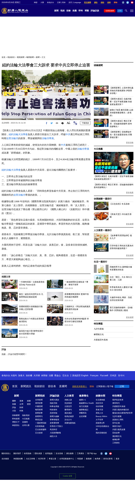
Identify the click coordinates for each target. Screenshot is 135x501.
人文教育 (69, 395)
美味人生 (99, 413)
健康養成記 (83, 410)
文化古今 (68, 420)
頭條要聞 (16, 415)
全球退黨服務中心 (66, 459)
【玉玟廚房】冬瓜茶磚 (119, 204)
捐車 (109, 2)
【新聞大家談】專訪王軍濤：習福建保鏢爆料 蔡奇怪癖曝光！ (121, 124)
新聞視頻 (40, 395)
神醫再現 (82, 413)
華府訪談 (39, 420)
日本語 (113, 375)
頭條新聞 (98, 65)
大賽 (42, 2)
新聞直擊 (39, 413)
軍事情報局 (54, 420)
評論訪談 (95, 10)
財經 (21, 407)
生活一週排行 (100, 261)
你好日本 (99, 403)
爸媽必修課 (69, 416)
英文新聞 (87, 2)
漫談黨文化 (117, 436)
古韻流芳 (68, 406)
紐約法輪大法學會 (18, 134)
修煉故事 (116, 439)
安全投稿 (59, 453)
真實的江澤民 (117, 420)
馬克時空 (53, 429)
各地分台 (50, 2)
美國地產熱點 (70, 423)
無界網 (97, 459)
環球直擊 (39, 403)
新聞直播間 (110, 11)
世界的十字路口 (56, 426)
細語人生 (53, 436)
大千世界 (99, 420)
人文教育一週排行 (103, 230)
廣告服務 (70, 453)
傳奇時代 (116, 403)
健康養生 (84, 395)
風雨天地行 (117, 426)
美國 (14, 404)
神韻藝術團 (18, 459)
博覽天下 (16, 422)
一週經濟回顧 (40, 423)
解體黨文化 (99, 334)
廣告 (96, 2)
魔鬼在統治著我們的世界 (122, 413)
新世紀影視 (108, 459)
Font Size (68, 123)
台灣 (21, 404)
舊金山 (57, 375)
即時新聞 (16, 419)
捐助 (102, 2)
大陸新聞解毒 (55, 433)
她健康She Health (86, 403)
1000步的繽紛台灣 (102, 428)
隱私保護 (38, 453)
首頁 (3, 57)
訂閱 (122, 386)
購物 (115, 2)
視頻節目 (11, 57)
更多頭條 (129, 142)
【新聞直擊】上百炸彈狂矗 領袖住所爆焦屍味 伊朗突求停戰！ (121, 90)
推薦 (75, 10)
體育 (29, 404)
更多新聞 (129, 224)
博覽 (87, 10)
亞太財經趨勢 (40, 429)
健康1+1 (82, 400)
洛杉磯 (29, 375)
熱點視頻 (26, 415)
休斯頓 (44, 375)
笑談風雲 (68, 403)
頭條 (68, 10)
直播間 (63, 386)
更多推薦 (129, 192)
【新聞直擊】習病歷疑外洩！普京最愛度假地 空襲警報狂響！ (121, 134)
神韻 (35, 2)
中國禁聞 (39, 406)
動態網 (88, 459)
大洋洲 (36, 375)
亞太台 (65, 375)
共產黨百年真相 (101, 340)
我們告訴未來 (117, 400)
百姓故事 (116, 433)
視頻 (62, 10)
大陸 (14, 411)
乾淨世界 (42, 459)
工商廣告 (116, 443)
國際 (14, 401)
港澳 (21, 401)
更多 (117, 459)
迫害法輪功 (12, 138)
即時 (81, 10)
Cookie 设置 (67, 476)
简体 (64, 2)
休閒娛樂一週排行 (103, 199)
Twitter (127, 2)
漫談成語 (68, 413)
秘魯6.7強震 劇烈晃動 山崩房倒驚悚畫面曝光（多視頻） (121, 113)
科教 (21, 411)
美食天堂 (99, 410)
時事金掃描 (54, 406)
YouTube (132, 2)
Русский (104, 375)
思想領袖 (53, 413)
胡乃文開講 (83, 406)
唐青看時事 (54, 423)
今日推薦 (98, 149)
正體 (59, 2)
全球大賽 (26, 425)
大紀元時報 (30, 459)
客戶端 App (92, 453)
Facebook (123, 2)
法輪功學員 (48, 138)
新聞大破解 (54, 416)
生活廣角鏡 (100, 400)
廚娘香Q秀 (100, 423)
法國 (51, 375)
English (84, 375)
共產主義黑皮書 (118, 429)
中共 (68, 134)
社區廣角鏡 (39, 426)
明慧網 (80, 459)
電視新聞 (20, 57)
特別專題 (98, 323)
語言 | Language (75, 2)
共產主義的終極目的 (120, 410)
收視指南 (27, 453)
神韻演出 (16, 425)
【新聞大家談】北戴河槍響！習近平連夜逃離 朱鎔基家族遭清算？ (121, 101)
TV (120, 11)
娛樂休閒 (100, 395)
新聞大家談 (54, 400)
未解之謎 (68, 400)
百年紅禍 (116, 423)
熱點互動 (53, 403)
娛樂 (29, 401)
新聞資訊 (26, 386)
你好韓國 (99, 406)
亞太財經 (39, 433)
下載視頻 (85, 123)
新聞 (56, 10)
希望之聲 (52, 459)
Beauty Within (101, 416)
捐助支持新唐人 (79, 386)
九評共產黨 (99, 329)
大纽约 (14, 375)
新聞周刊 (39, 416)
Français (94, 375)
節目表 (52, 386)
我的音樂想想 (101, 433)
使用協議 (48, 453)
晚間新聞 (30, 57)
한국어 (121, 375)
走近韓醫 (82, 416)
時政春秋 (53, 410)
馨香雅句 (68, 410)
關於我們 (17, 453)
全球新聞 (39, 400)
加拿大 (21, 375)
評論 (14, 407)
